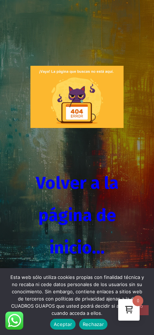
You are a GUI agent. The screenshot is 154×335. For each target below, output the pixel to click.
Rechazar (93, 324)
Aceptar (63, 324)
